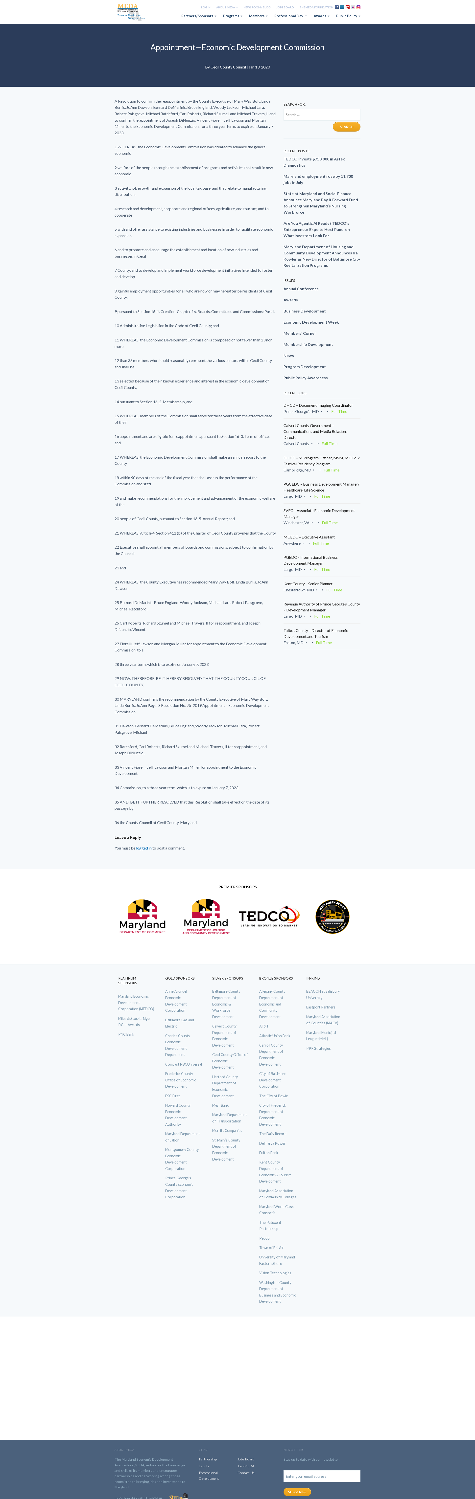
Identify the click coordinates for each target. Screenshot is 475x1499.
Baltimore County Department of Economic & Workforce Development (226, 1004)
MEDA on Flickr (353, 7)
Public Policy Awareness (306, 377)
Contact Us (246, 1473)
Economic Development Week (311, 322)
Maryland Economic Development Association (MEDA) (132, 13)
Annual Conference (301, 288)
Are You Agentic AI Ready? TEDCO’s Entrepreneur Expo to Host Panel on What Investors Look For (317, 229)
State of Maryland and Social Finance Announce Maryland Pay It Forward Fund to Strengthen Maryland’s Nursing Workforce (321, 202)
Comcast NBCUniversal (183, 1064)
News (289, 355)
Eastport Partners (320, 1007)
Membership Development (308, 344)
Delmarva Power (272, 1143)
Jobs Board (285, 7)
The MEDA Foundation (316, 7)
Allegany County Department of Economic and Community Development (272, 1004)
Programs (231, 16)
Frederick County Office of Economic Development (180, 1080)
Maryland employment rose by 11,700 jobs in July (318, 179)
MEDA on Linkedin (342, 7)
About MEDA (226, 7)
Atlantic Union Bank (274, 1036)
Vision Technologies (275, 1273)
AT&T (264, 1026)
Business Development (305, 311)
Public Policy (347, 16)
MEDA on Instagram (358, 7)
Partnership (208, 1459)
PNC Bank (126, 1034)
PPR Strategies (318, 1048)
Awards (320, 16)
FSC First (172, 1096)
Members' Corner (300, 333)
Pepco (264, 1238)
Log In (206, 7)
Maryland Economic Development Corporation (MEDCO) (136, 1002)
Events (204, 1466)
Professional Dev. (289, 16)
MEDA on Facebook (337, 7)
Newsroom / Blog (257, 7)
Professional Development (209, 1475)
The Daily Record (272, 1134)
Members (257, 16)
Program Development (305, 366)
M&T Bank (220, 1105)
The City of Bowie (273, 1096)
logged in (144, 848)
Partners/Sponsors (197, 16)
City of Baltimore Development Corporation (272, 1080)
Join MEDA (246, 1466)
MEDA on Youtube (348, 7)
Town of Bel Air (271, 1248)
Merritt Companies (227, 1130)
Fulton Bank (268, 1153)
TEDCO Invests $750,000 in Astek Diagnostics (314, 162)
